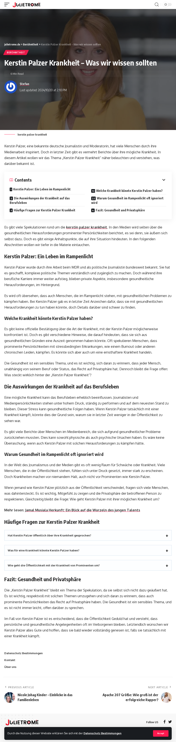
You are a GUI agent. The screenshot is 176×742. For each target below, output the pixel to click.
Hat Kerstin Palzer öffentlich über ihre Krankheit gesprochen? (49, 535)
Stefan (24, 84)
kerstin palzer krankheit (86, 227)
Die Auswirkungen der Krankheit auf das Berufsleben (40, 200)
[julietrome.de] (26, 4)
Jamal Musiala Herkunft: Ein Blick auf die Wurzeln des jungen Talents (82, 510)
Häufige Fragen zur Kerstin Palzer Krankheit (44, 210)
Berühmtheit (16, 52)
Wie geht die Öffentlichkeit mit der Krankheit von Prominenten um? (54, 565)
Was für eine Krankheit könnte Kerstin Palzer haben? (43, 550)
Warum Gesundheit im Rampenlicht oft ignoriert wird (127, 200)
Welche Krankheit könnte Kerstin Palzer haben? (129, 191)
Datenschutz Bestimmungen (102, 733)
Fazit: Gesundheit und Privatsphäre (120, 210)
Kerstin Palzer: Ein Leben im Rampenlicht (42, 189)
